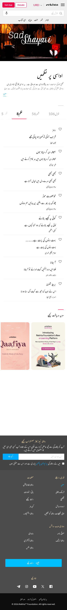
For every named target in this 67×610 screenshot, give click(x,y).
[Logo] (52, 5)
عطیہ (62, 484)
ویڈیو (30, 20)
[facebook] (51, 586)
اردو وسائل (60, 506)
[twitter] (43, 586)
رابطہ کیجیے (30, 499)
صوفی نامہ (60, 533)
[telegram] (18, 586)
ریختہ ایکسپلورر (28, 513)
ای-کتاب (22, 20)
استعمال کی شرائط (32, 599)
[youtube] (34, 586)
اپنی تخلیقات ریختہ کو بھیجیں (54, 513)
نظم (19, 114)
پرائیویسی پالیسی (42, 463)
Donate (21, 5)
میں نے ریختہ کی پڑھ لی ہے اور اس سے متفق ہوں (34, 463)
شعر (35, 114)
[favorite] (60, 129)
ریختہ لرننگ (60, 540)
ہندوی (31, 533)
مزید (4, 93)
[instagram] (26, 586)
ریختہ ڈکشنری (29, 540)
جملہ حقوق (22, 599)
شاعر (47, 20)
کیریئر (31, 506)
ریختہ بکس (30, 547)
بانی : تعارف (29, 492)
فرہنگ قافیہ (60, 492)
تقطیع (62, 499)
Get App (8, 5)
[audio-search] (6, 13)
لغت (36, 20)
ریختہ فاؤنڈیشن (28, 484)
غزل (54, 114)
